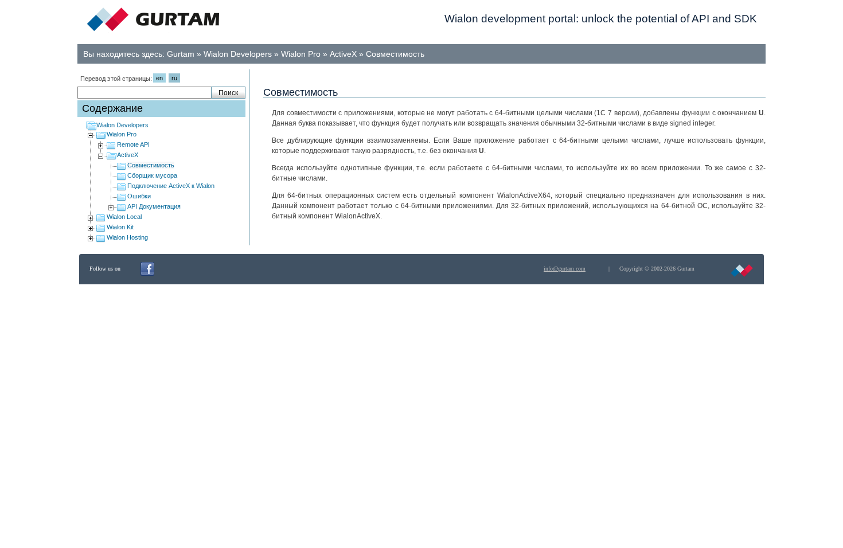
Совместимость (395, 53)
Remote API (133, 144)
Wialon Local (124, 216)
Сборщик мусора (152, 175)
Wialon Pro (301, 53)
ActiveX (343, 53)
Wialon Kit (120, 227)
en (159, 78)
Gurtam (180, 53)
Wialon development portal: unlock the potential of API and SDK (600, 19)
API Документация (154, 206)
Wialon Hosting (127, 237)
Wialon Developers (238, 53)
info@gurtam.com (565, 268)
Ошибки (139, 196)
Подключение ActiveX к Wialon (170, 185)
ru (174, 78)
